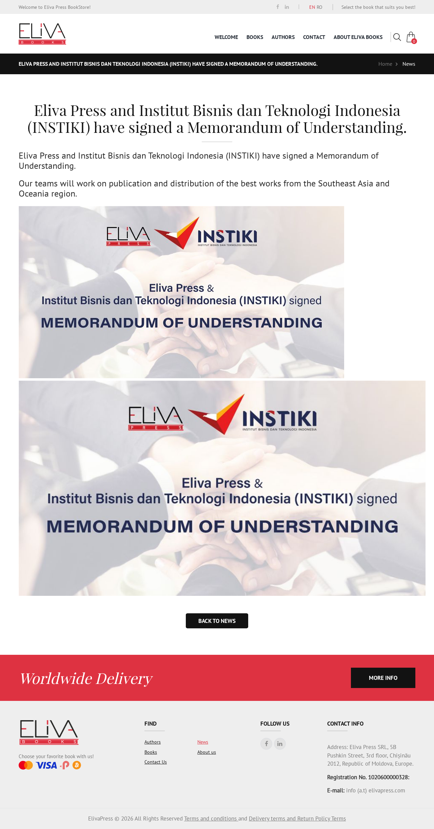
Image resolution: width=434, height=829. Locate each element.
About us (206, 752)
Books (254, 37)
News (408, 63)
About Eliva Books (358, 37)
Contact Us (155, 762)
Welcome (226, 37)
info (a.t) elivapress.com (374, 790)
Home (385, 63)
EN (312, 7)
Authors (283, 37)
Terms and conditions (211, 818)
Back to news (217, 620)
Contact (314, 37)
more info (383, 678)
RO (319, 7)
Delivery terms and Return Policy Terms (297, 818)
